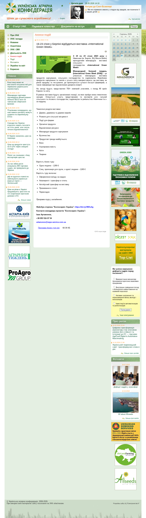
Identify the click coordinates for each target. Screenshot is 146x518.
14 (129, 48)
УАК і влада (16, 39)
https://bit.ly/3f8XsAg (84, 207)
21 (129, 51)
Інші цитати (136, 19)
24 (114, 55)
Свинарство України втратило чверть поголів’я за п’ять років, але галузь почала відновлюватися (18, 126)
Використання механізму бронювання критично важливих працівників (125, 281)
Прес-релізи (119, 321)
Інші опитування (127, 315)
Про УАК (14, 35)
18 (118, 51)
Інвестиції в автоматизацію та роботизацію (125, 305)
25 (118, 55)
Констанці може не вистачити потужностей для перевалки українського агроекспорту (19, 85)
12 (122, 48)
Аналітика (15, 46)
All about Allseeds (125, 414)
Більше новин (26, 200)
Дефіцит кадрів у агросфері (126, 387)
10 (114, 48)
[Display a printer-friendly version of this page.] (106, 51)
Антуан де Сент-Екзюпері (98, 6)
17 (114, 51)
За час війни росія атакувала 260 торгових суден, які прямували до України (18, 167)
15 (133, 48)
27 (114, 40)
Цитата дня (77, 3)
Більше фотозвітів (132, 418)
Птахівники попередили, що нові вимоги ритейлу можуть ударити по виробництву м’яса (19, 113)
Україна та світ (17, 65)
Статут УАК (19, 26)
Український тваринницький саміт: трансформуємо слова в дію (125, 347)
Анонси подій (43, 34)
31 (129, 40)
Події (12, 59)
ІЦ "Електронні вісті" (132, 503)
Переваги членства (43, 26)
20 (125, 51)
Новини (14, 42)
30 (125, 40)
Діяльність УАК (18, 53)
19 (122, 51)
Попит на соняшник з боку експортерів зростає (18, 156)
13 (125, 48)
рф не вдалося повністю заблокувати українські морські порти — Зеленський (18, 180)
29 (122, 40)
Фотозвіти (14, 62)
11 (118, 48)
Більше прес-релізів (131, 353)
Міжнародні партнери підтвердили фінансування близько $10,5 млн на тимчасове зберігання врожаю (19, 99)
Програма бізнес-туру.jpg (48, 228)
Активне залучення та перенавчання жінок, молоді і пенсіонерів (124, 298)
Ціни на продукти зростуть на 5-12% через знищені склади (18, 146)
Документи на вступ (73, 26)
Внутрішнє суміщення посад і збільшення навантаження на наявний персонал (125, 289)
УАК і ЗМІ (15, 49)
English (62, 18)
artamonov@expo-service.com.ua (51, 222)
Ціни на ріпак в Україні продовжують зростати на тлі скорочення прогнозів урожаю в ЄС (18, 192)
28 (118, 40)
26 (122, 55)
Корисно (14, 69)
